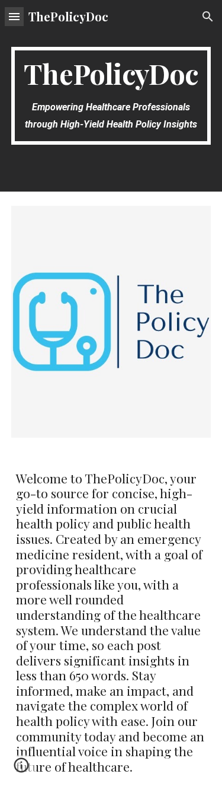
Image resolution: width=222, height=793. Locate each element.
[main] (111, 96)
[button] (14, 16)
